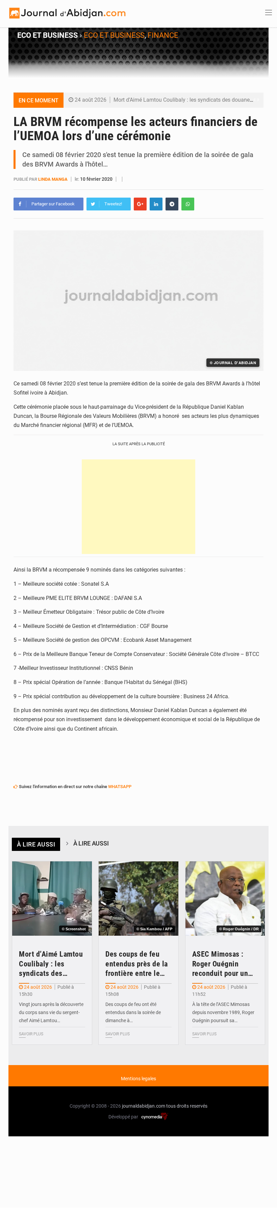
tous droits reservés (186, 1106)
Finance (163, 35)
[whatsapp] (187, 204)
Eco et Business (114, 35)
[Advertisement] (138, 506)
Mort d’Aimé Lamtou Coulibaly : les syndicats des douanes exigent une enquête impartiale (52, 964)
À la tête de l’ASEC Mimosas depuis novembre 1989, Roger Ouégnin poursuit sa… (223, 1012)
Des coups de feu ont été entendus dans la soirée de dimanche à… (133, 1012)
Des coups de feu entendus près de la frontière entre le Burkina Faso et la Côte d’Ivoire (136, 964)
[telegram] (172, 204)
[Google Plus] (140, 204)
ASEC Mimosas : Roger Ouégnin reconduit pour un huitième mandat (220, 964)
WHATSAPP (119, 786)
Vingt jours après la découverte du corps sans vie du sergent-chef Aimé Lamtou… (51, 1012)
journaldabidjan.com (143, 1106)
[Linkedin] (156, 204)
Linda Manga (53, 179)
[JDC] (66, 13)
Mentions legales (138, 1078)
